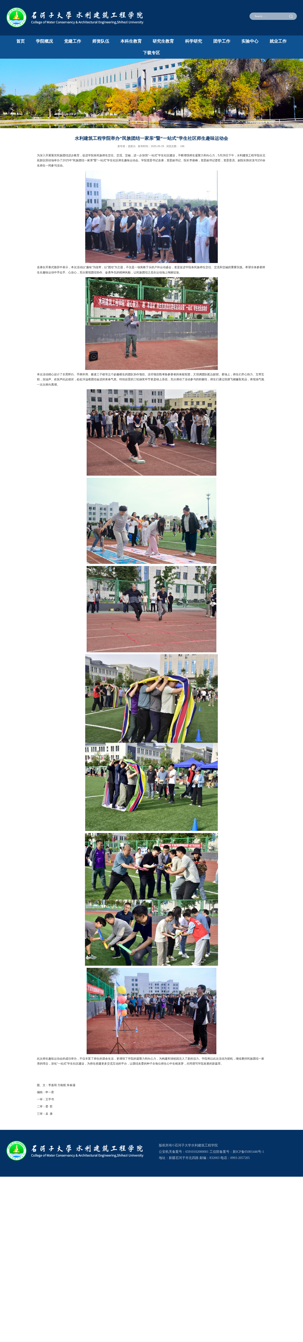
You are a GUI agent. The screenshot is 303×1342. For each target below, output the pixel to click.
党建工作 (72, 41)
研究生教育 (163, 41)
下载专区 (151, 52)
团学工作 (221, 41)
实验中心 (249, 41)
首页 (20, 41)
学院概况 (44, 41)
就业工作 (278, 41)
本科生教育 (131, 41)
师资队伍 (100, 41)
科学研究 (193, 41)
